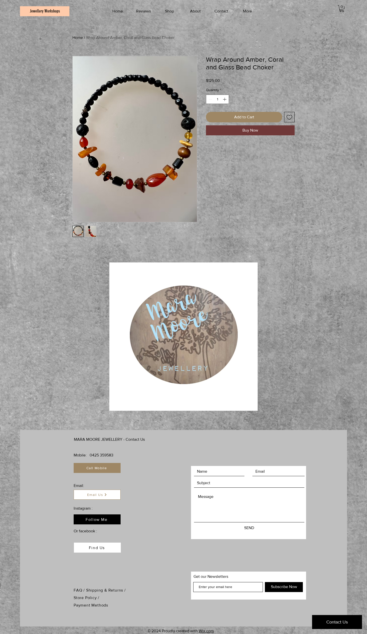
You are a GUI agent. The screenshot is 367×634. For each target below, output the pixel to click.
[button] (342, 8)
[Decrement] (210, 99)
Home (77, 37)
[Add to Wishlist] (289, 117)
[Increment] (225, 99)
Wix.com (206, 631)
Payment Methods (91, 605)
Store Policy (86, 598)
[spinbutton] (217, 99)
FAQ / (80, 590)
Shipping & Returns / (106, 590)
